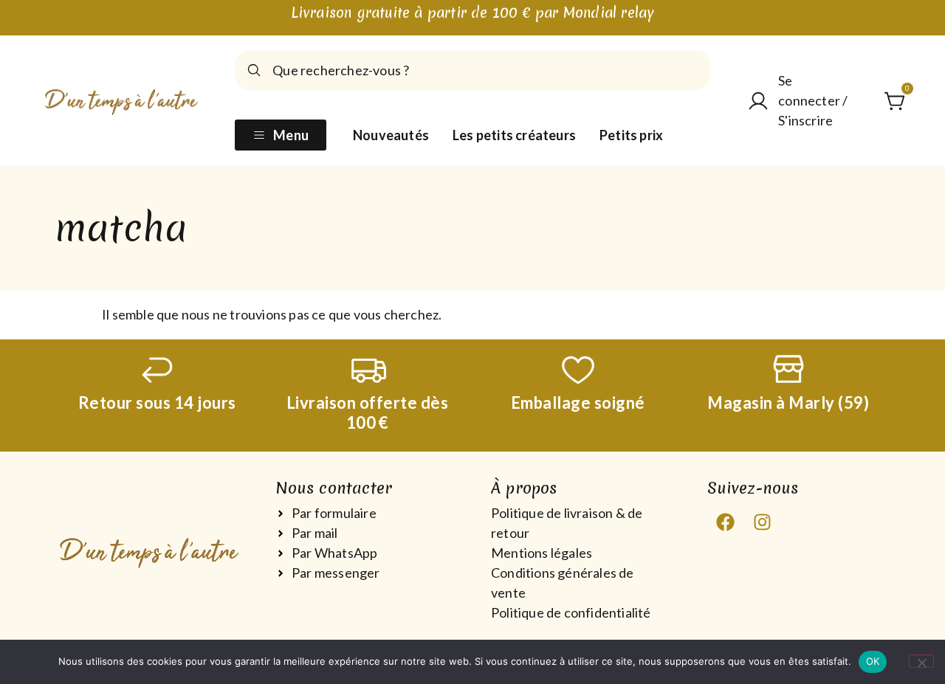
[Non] (921, 661)
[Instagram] (762, 521)
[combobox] (472, 70)
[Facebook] (725, 521)
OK (873, 661)
